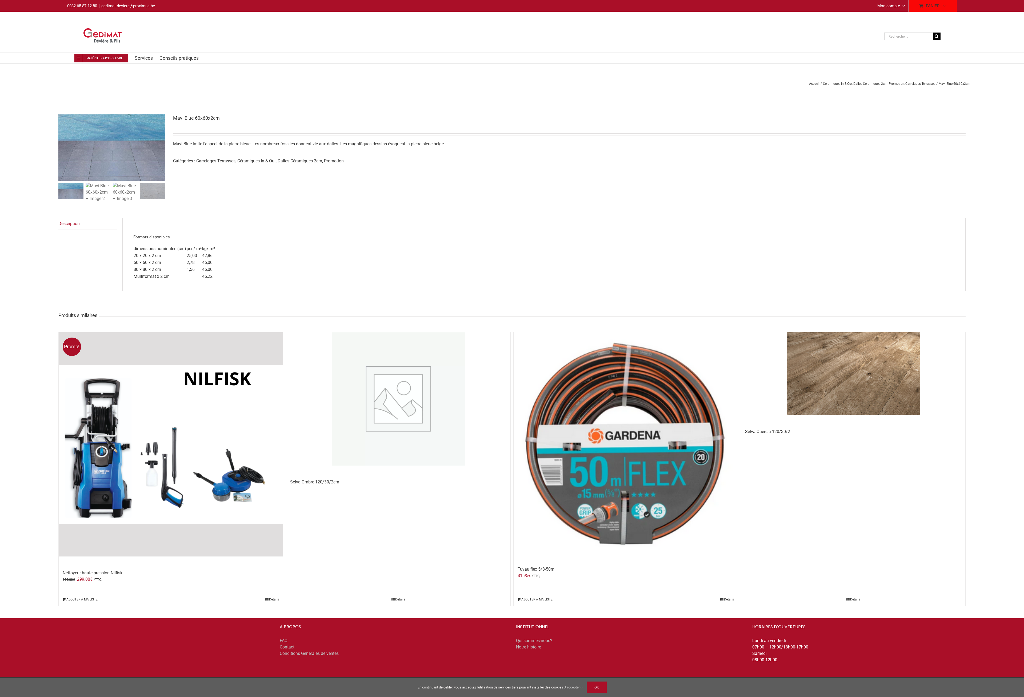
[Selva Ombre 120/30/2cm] (398, 399)
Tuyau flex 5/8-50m (536, 569)
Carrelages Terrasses (215, 160)
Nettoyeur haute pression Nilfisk (92, 572)
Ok (596, 687)
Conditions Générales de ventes (309, 653)
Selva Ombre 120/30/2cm (314, 481)
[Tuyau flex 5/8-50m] (626, 442)
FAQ (283, 640)
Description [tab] (69, 223)
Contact (287, 647)
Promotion (334, 160)
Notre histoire (528, 647)
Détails (274, 599)
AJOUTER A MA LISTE (82, 599)
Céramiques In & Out (256, 160)
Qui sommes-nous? (534, 640)
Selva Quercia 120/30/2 (767, 431)
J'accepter (572, 687)
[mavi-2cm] (111, 147)
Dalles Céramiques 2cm (300, 160)
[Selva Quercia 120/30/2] (853, 373)
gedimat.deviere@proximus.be (128, 5)
